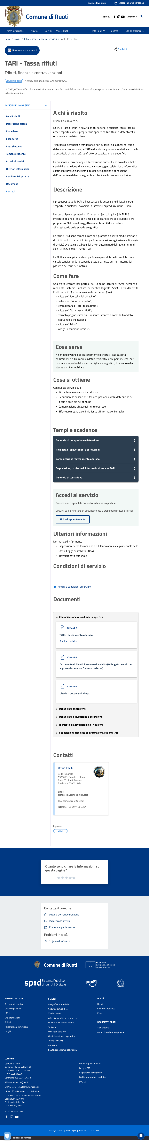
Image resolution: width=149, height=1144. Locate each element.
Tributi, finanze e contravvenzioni (40, 39)
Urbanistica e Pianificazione (61, 1022)
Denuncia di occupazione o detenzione (77, 440)
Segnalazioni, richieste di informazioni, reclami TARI (85, 468)
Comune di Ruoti (47, 16)
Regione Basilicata (97, 3)
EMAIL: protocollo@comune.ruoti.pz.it (22, 1086)
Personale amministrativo (16, 1026)
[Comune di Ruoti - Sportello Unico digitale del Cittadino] (14, 16)
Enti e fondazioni (12, 1017)
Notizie (100, 1004)
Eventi (100, 1013)
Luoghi (8, 1031)
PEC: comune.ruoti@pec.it (17, 1082)
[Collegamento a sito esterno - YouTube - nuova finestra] (122, 16)
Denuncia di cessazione (69, 477)
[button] (129, 3)
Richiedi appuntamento (73, 519)
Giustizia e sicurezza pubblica (61, 1036)
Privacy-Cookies (56, 1130)
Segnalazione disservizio (90, 1072)
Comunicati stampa (106, 1008)
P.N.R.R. (82, 1081)
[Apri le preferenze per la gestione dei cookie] (7, 1136)
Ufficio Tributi (65, 768)
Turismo (52, 1027)
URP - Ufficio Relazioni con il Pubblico (22, 1091)
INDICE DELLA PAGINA (17, 105)
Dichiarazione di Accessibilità (92, 1077)
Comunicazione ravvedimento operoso (78, 459)
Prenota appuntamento (90, 1063)
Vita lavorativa (54, 1013)
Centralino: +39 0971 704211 (18, 1077)
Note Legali (71, 1130)
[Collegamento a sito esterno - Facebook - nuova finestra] (114, 16)
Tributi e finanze (55, 1040)
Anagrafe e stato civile (58, 1004)
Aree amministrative (14, 1004)
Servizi (17, 39)
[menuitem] (96, 30)
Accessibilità (95, 1130)
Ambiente (52, 1045)
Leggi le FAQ (85, 1068)
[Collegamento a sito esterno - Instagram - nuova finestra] (118, 16)
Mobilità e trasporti (57, 1031)
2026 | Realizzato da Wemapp (18, 1137)
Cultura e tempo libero (58, 1008)
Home (7, 39)
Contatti (9, 1058)
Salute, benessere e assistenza (62, 1049)
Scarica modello (68, 641)
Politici (8, 1022)
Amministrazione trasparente (110, 1032)
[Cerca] (141, 16)
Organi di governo (13, 1008)
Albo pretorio (103, 1027)
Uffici (7, 1013)
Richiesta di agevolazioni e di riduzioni (78, 450)
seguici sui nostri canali (14, 1111)
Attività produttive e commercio (62, 1018)
